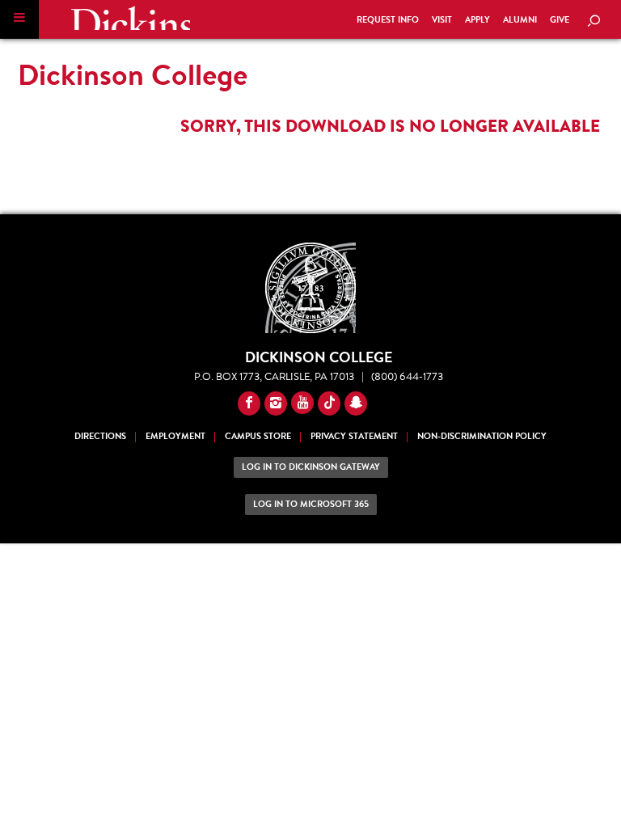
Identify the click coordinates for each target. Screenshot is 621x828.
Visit (442, 20)
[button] (19, 19)
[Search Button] (593, 21)
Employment (175, 436)
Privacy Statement (354, 436)
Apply (477, 20)
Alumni (520, 20)
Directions (100, 436)
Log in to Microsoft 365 (311, 504)
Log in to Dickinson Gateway (311, 467)
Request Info (388, 20)
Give (559, 20)
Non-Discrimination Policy (482, 436)
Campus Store (258, 436)
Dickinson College (130, 18)
